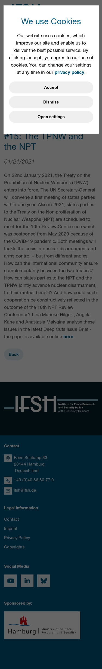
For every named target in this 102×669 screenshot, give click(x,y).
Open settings (51, 117)
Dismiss (51, 102)
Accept (51, 87)
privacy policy (69, 72)
